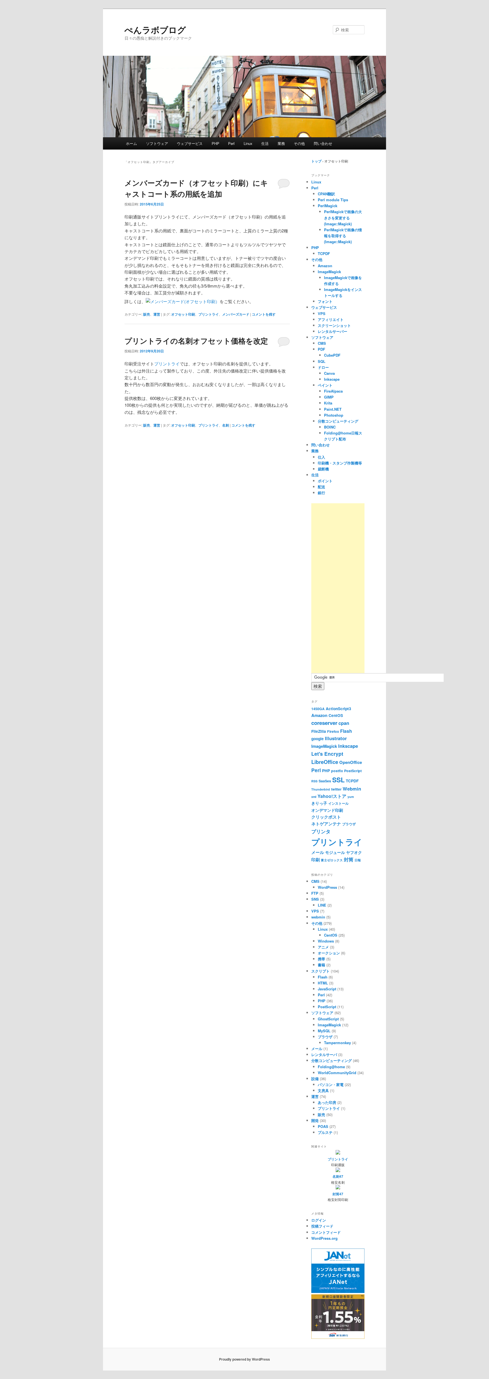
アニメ (323, 947)
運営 (156, 314)
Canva (329, 373)
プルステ (325, 1132)
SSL (338, 779)
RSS (314, 781)
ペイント (325, 385)
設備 (315, 1078)
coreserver (324, 723)
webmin (318, 917)
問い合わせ (323, 143)
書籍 (321, 964)
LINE (322, 905)
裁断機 (323, 469)
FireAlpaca (333, 391)
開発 (315, 1120)
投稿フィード (322, 1226)
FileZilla (318, 731)
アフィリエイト (331, 319)
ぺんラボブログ (155, 29)
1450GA (318, 708)
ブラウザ (349, 823)
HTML (323, 983)
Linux (248, 143)
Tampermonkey (337, 1042)
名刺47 (338, 1176)
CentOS (336, 715)
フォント (325, 301)
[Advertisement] (337, 588)
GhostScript (328, 1019)
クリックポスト (326, 817)
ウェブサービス (190, 143)
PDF (321, 349)
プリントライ (208, 314)
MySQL (324, 1030)
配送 (321, 486)
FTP (314, 893)
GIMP (329, 397)
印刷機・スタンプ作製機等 (340, 463)
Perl (231, 143)
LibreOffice (324, 762)
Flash (346, 731)
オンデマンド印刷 (327, 810)
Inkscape (332, 379)
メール (317, 852)
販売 (146, 314)
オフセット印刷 (183, 314)
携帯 (321, 959)
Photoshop (333, 415)
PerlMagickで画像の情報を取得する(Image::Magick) (343, 235)
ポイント (325, 480)
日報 (358, 860)
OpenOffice (350, 762)
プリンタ (321, 831)
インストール (338, 803)
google (317, 738)
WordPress (327, 887)
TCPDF (324, 253)
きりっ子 (319, 803)
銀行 (321, 492)
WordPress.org (324, 1238)
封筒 (348, 859)
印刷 (315, 859)
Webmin (352, 788)
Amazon (325, 265)
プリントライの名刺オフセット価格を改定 (196, 340)
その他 (299, 143)
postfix (337, 770)
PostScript (353, 770)
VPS (321, 313)
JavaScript (327, 989)
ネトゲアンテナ (326, 824)
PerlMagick (327, 205)
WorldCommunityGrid (337, 1072)
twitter (336, 789)
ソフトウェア (157, 143)
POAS (323, 1126)
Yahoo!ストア (332, 796)
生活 (265, 143)
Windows (326, 941)
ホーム (131, 143)
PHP (215, 143)
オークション (329, 953)
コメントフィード (326, 1232)
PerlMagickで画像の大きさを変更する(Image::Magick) (343, 217)
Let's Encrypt (327, 753)
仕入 (321, 457)
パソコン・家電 (331, 1084)
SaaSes (325, 780)
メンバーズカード (235, 314)
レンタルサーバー (332, 331)
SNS (315, 899)
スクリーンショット (334, 325)
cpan (343, 723)
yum (351, 797)
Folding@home (331, 1066)
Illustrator (336, 738)
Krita (328, 403)
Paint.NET (333, 409)
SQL (321, 361)
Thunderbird (320, 789)
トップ (316, 161)
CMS (322, 343)
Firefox (333, 731)
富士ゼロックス (332, 860)
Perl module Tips (333, 199)
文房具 (323, 1090)
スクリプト (320, 971)
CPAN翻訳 (326, 193)
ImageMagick (329, 271)
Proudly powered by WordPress (244, 1359)
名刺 (225, 425)
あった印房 (327, 1102)
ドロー (323, 367)
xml (313, 797)
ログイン (318, 1220)
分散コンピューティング (338, 421)
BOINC (330, 427)
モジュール (335, 852)
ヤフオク (354, 852)
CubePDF (332, 355)
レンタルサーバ (324, 1054)
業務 (281, 143)
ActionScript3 (338, 708)
